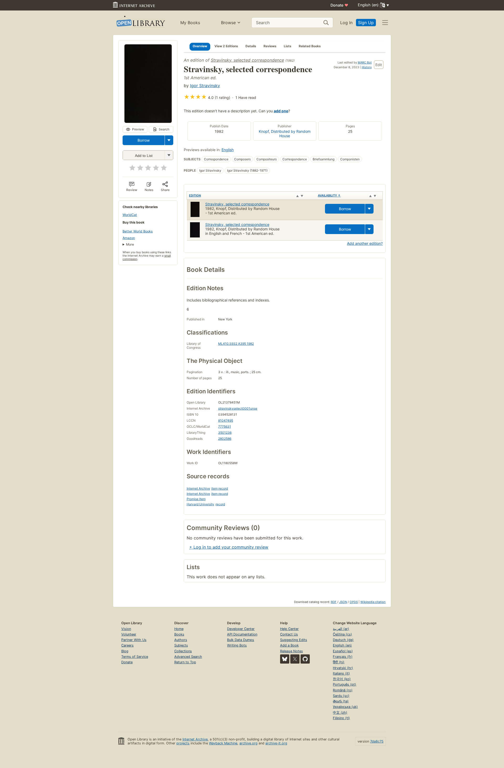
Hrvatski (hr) (343, 668)
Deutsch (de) (343, 640)
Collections (183, 651)
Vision (126, 629)
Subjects (181, 645)
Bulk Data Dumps (240, 640)
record (220, 504)
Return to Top (185, 662)
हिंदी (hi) (338, 662)
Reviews (270, 46)
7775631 (224, 426)
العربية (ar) (341, 629)
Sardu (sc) (341, 696)
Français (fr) (343, 657)
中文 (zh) (340, 712)
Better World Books (138, 231)
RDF (334, 602)
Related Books (310, 46)
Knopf (264, 131)
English (228, 149)
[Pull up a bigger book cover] (148, 121)
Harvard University (200, 504)
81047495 (225, 420)
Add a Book (289, 645)
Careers (127, 645)
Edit (378, 64)
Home (178, 629)
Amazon (129, 238)
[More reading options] (169, 140)
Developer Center (241, 629)
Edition (195, 195)
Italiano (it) (341, 673)
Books (179, 634)
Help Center (289, 629)
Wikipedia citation (373, 602)
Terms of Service (134, 657)
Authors (180, 640)
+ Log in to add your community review (228, 547)
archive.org (248, 743)
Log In (346, 22)
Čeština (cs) (342, 634)
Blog (124, 651)
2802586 (224, 439)
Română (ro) (343, 690)
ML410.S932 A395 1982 (236, 344)
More (130, 244)
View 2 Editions (226, 46)
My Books (190, 22)
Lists (287, 46)
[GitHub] (305, 659)
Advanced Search (188, 657)
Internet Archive (198, 488)
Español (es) (343, 651)
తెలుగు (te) (341, 701)
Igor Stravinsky (205, 85)
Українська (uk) (345, 707)
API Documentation (242, 634)
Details (250, 46)
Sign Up (366, 22)
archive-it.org (276, 743)
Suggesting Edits (293, 640)
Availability (329, 195)
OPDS (354, 602)
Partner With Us (133, 640)
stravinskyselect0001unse (237, 408)
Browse (228, 22)
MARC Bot (365, 62)
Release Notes (291, 651)
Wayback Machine (223, 743)
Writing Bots (237, 645)
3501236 (225, 433)
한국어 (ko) (342, 679)
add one (281, 111)
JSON (343, 602)
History (367, 67)
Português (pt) (344, 684)
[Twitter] (295, 659)
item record (219, 488)
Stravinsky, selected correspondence (247, 60)
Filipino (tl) (341, 718)
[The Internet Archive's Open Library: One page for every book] (140, 22)
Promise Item (196, 499)
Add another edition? (365, 243)
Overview (200, 46)
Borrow (144, 140)
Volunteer (128, 634)
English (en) (342, 645)
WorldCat (130, 215)
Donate (339, 5)
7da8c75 (377, 741)
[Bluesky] (284, 659)
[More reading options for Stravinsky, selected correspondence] (169, 155)
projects (183, 743)
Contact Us (289, 634)
